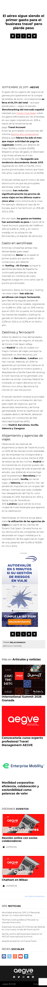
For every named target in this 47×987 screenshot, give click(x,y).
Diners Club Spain (26, 113)
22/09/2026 (11, 847)
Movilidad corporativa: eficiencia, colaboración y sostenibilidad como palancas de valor (20, 788)
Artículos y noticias (12, 646)
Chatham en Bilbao (15, 879)
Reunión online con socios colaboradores (19, 839)
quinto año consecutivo (25, 134)
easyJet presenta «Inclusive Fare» (19, 941)
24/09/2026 (11, 886)
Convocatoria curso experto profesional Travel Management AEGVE (22, 741)
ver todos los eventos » (35, 896)
